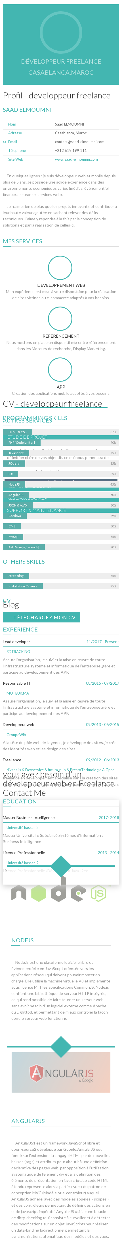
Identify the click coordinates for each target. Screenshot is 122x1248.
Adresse (15, 133)
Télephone (17, 150)
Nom (12, 124)
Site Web (15, 159)
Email (12, 141)
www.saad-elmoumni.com (76, 159)
